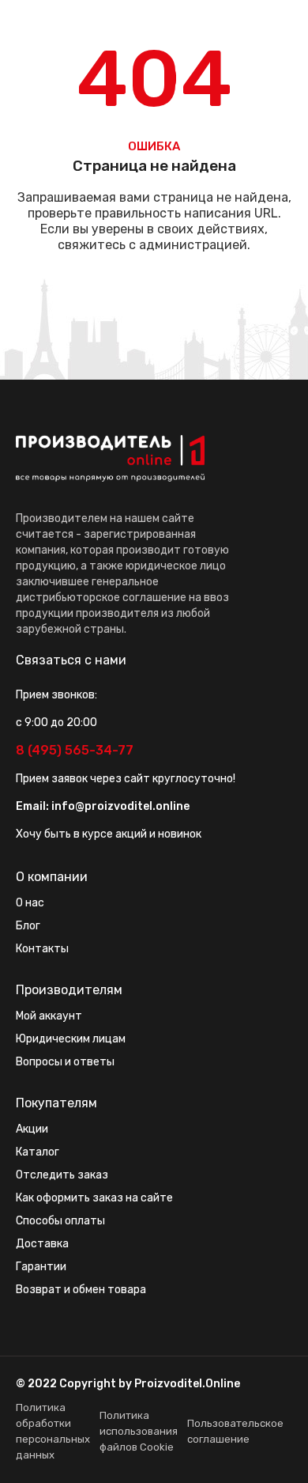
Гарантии (41, 1266)
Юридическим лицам (71, 1039)
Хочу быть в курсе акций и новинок (108, 834)
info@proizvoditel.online (120, 806)
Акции (32, 1129)
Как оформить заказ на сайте (94, 1198)
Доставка (42, 1243)
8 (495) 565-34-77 (74, 750)
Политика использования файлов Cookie (139, 1431)
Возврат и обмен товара (81, 1289)
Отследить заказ (62, 1175)
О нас (30, 903)
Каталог (37, 1152)
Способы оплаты (60, 1221)
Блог (28, 926)
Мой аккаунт (49, 1016)
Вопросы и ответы (65, 1062)
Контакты (42, 948)
